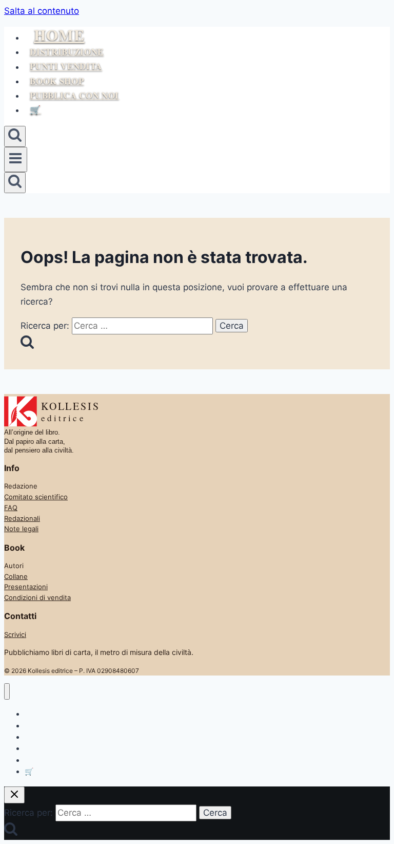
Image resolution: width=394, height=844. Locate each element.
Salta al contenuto (41, 11)
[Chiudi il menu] (7, 691)
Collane (16, 576)
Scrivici (15, 634)
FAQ (10, 507)
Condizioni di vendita (37, 597)
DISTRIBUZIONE (67, 51)
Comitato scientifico (36, 497)
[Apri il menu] (15, 159)
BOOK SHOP (57, 80)
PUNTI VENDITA (66, 66)
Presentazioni (26, 587)
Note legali (21, 528)
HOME (59, 34)
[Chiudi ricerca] (14, 794)
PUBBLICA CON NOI (74, 95)
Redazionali (22, 518)
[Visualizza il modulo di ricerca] (15, 136)
